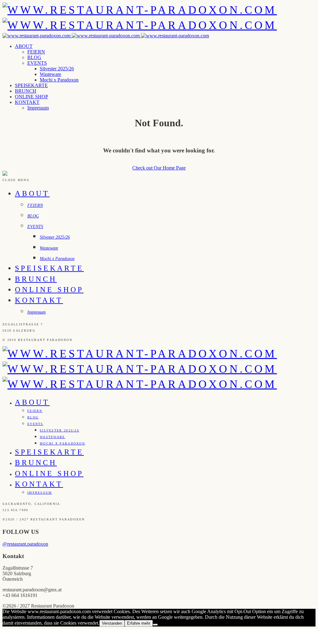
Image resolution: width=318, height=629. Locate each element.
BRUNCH (25, 91)
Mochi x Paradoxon (59, 79)
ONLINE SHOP (31, 96)
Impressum (38, 107)
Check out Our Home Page (159, 167)
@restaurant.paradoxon (25, 544)
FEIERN (36, 51)
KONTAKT (27, 102)
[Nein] (155, 625)
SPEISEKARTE (31, 85)
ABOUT (24, 46)
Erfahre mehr (138, 623)
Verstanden (112, 623)
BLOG (34, 57)
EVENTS (37, 63)
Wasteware (50, 74)
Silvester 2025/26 (57, 68)
